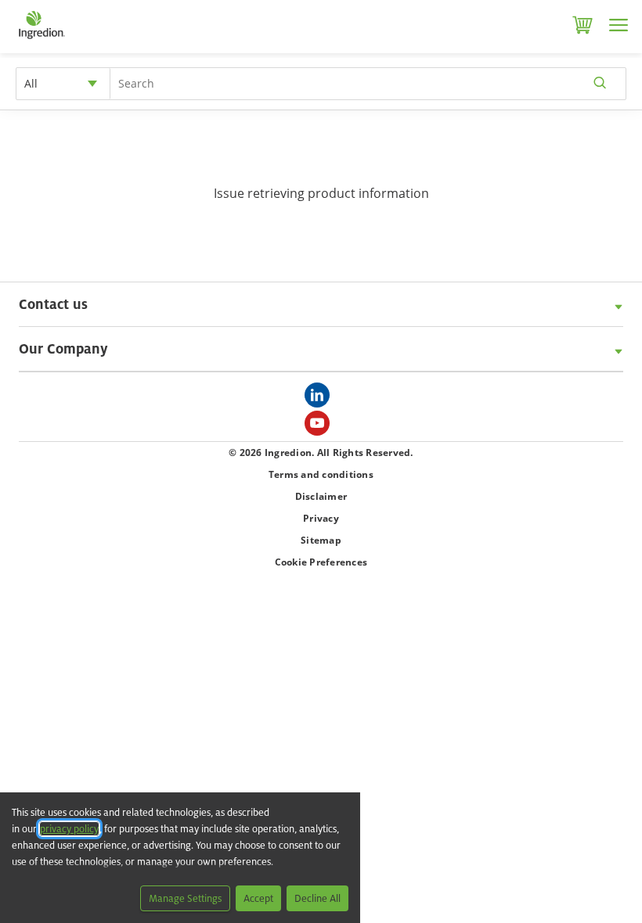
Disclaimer (321, 496)
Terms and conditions (321, 474)
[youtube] (321, 427)
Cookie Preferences (321, 562)
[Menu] (618, 25)
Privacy (321, 518)
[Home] (41, 39)
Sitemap (321, 540)
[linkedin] (321, 399)
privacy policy (69, 828)
